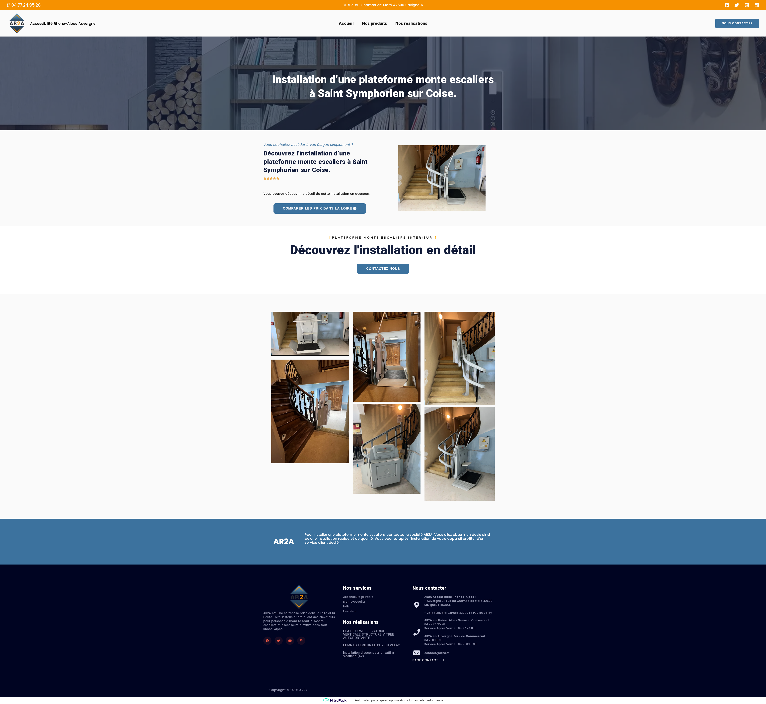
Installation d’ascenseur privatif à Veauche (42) (368, 654)
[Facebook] (727, 5)
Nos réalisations (411, 23)
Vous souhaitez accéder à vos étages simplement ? (308, 144)
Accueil (346, 23)
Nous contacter (429, 588)
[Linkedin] (756, 5)
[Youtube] (290, 641)
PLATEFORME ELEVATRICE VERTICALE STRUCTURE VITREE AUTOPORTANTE (368, 634)
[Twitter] (736, 5)
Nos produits (374, 23)
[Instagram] (746, 5)
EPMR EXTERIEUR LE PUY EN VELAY (371, 645)
